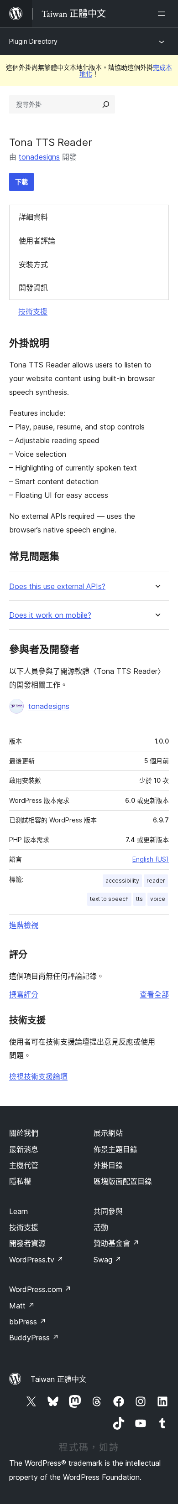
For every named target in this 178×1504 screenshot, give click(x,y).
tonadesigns (39, 156)
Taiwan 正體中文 (58, 1379)
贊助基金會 (116, 1243)
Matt (22, 1305)
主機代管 (23, 1165)
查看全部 (154, 994)
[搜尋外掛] (106, 104)
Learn (18, 1211)
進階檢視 (23, 925)
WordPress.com (40, 1289)
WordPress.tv (36, 1259)
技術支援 (32, 311)
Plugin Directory (33, 41)
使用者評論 (37, 240)
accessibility (122, 880)
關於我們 (23, 1132)
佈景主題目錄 (115, 1149)
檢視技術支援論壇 (38, 1076)
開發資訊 (33, 287)
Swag (107, 1259)
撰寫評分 (23, 994)
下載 (21, 182)
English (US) (150, 859)
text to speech (109, 898)
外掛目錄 (108, 1165)
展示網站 (108, 1132)
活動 (101, 1227)
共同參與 (108, 1211)
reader (156, 880)
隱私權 (20, 1181)
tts (139, 898)
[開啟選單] (163, 13)
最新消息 (23, 1149)
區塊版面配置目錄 (123, 1181)
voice (157, 898)
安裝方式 (33, 264)
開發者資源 (27, 1243)
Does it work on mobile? (50, 615)
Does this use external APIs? (57, 586)
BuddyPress (34, 1337)
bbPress (27, 1321)
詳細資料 (33, 217)
